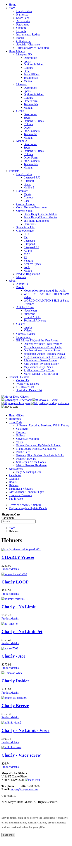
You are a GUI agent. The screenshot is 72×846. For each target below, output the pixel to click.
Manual (28, 81)
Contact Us (22, 380)
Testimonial (30, 134)
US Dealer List (25, 387)
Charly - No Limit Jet (21, 631)
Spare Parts (22, 17)
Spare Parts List (25, 227)
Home (12, 4)
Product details (10, 569)
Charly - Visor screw (21, 755)
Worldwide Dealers (27, 383)
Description (30, 57)
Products (14, 170)
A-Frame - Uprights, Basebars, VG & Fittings (43, 425)
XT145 (28, 250)
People (20, 287)
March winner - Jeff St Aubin (41, 373)
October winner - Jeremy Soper (42, 350)
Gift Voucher (23, 41)
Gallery (20, 323)
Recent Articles (32, 317)
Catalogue (22, 428)
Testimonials (31, 77)
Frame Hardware (26, 458)
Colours (28, 67)
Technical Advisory (35, 320)
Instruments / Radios (28, 34)
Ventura (28, 260)
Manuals (21, 277)
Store (12, 7)
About (12, 280)
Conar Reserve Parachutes (31, 207)
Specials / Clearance (28, 44)
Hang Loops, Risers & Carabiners (36, 448)
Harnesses (22, 14)
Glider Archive (25, 230)
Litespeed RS (31, 247)
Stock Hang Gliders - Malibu (40, 214)
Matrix (27, 194)
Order (27, 71)
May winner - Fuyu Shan (38, 367)
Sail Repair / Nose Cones (31, 462)
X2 (25, 257)
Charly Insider (15, 680)
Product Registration (28, 273)
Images (28, 327)
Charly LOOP (15, 582)
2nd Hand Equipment (36, 220)
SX (26, 237)
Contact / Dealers (19, 377)
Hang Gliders (24, 11)
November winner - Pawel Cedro (43, 347)
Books (20, 37)
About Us (22, 283)
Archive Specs (32, 263)
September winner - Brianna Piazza (44, 353)
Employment (23, 337)
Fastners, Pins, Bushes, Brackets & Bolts (40, 455)
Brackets (21, 432)
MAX (27, 254)
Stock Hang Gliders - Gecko (40, 217)
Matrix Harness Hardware (31, 465)
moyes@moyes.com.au (24, 789)
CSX (27, 234)
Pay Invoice (16, 498)
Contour (28, 197)
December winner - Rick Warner (43, 343)
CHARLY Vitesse (17, 557)
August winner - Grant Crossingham (45, 357)
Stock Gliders (32, 74)
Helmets (21, 31)
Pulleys (20, 435)
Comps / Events (25, 333)
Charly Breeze (15, 705)
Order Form (30, 101)
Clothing (21, 27)
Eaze (26, 200)
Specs (27, 61)
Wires (19, 442)
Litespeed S (30, 244)
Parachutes (22, 24)
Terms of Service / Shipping (32, 47)
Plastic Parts (23, 452)
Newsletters (30, 310)
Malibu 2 (21, 140)
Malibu (28, 270)
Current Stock (24, 210)
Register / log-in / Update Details (28, 508)
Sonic (27, 267)
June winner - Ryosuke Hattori (41, 363)
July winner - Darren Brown (40, 360)
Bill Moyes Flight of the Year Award (37, 340)
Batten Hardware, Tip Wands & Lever (38, 445)
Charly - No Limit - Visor (25, 730)
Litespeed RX (24, 54)
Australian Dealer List (29, 390)
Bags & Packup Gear (28, 472)
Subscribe (29, 313)
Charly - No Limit (18, 606)
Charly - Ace (13, 656)
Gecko (20, 111)
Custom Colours (25, 204)
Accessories (23, 21)
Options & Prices (34, 64)
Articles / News (25, 307)
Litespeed (29, 240)
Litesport (21, 84)
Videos (28, 330)
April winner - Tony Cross (39, 370)
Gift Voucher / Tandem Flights (26, 491)
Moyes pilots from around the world (45, 290)
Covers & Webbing (27, 438)
